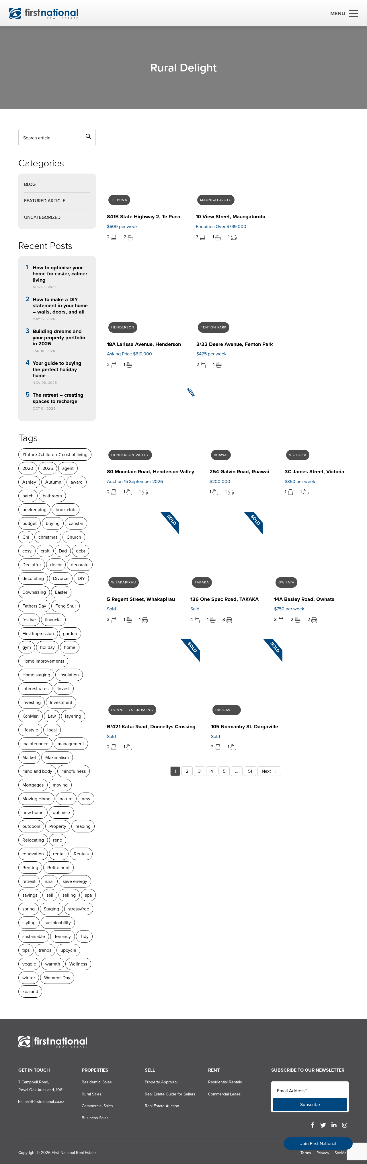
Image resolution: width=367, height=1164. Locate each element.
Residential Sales (97, 1082)
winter (28, 977)
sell (49, 895)
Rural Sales (91, 1094)
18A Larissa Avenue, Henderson (144, 344)
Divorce (61, 578)
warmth (52, 964)
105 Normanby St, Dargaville (244, 726)
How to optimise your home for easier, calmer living (60, 274)
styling (29, 922)
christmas (47, 537)
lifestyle (30, 730)
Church (74, 537)
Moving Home (36, 798)
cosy (27, 551)
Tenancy (62, 936)
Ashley (29, 482)
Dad (63, 551)
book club (65, 509)
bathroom (52, 496)
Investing (31, 702)
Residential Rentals (225, 1082)
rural (49, 881)
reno (57, 840)
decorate (80, 564)
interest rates (35, 688)
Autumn (53, 482)
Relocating (33, 840)
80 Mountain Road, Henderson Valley (150, 471)
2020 (27, 468)
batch (28, 496)
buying (53, 523)
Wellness (78, 964)
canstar (76, 523)
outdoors (31, 826)
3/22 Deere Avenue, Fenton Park (234, 344)
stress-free (78, 909)
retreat (29, 881)
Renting (30, 867)
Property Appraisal (161, 1082)
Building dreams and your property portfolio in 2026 (59, 337)
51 (250, 771)
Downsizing (34, 592)
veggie (29, 964)
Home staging (36, 674)
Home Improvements (43, 661)
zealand (30, 991)
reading (83, 826)
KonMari (30, 716)
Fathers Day (34, 606)
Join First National (318, 1143)
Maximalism (57, 757)
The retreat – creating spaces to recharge (58, 398)
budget (29, 523)
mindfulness (73, 771)
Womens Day (57, 977)
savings (29, 895)
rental (59, 853)
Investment (61, 702)
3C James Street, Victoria (314, 471)
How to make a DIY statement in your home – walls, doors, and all (60, 306)
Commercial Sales (97, 1106)
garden (70, 633)
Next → (269, 771)
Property (57, 826)
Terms (305, 1153)
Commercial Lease (224, 1094)
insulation (69, 674)
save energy (75, 881)
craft (45, 551)
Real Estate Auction (162, 1106)
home (69, 647)
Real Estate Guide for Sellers (170, 1094)
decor (56, 564)
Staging (51, 909)
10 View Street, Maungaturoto (230, 216)
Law (52, 716)
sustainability (58, 922)
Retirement (58, 867)
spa (88, 895)
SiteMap (342, 1153)
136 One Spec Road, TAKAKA (224, 599)
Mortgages (33, 785)
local (52, 730)
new (86, 798)
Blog (30, 184)
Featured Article (44, 200)
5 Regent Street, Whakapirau (141, 599)
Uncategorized (42, 217)
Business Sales (95, 1118)
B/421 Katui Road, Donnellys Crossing (151, 726)
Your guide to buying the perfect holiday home (57, 369)
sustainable (33, 936)
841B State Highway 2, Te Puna (143, 216)
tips (26, 950)
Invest (64, 688)
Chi (25, 537)
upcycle (68, 950)
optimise (61, 812)
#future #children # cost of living (54, 454)
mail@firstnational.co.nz (43, 1102)
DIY (81, 578)
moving (60, 785)
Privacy (323, 1153)
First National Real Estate (74, 1153)
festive (29, 619)
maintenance (35, 743)
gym (26, 647)
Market (29, 757)
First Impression (38, 633)
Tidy (84, 936)
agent (68, 468)
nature (66, 798)
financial (53, 619)
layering (73, 716)
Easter (61, 592)
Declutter (31, 564)
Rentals (81, 853)
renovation (33, 853)
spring (28, 909)
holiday (47, 647)
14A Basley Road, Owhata (304, 599)
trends (45, 950)
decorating (33, 578)
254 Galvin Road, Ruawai (239, 471)
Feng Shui (65, 606)
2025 (47, 468)
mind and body (37, 771)
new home (33, 812)
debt (80, 551)
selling (69, 895)
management (71, 743)
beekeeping (34, 509)
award (77, 482)
